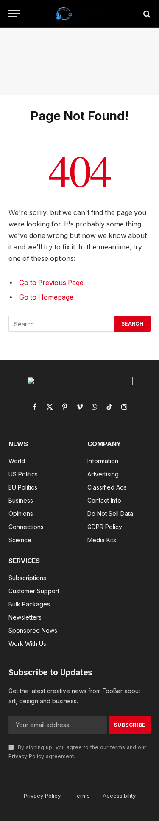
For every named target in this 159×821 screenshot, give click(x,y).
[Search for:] (61, 324)
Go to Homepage (46, 297)
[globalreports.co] (79, 14)
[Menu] (14, 13)
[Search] (146, 13)
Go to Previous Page (51, 283)
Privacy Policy (26, 756)
